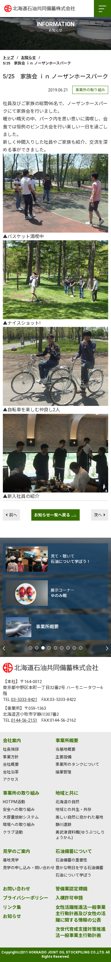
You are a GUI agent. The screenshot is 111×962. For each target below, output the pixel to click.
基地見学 (11, 860)
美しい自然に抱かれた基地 (79, 817)
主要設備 (63, 757)
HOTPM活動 (14, 802)
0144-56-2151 (24, 720)
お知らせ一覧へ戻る (52, 515)
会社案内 (12, 740)
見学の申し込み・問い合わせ (29, 867)
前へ (13, 515)
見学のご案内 (16, 851)
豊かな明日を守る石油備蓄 (79, 867)
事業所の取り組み (21, 793)
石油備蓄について (74, 851)
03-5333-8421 (24, 699)
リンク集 (12, 907)
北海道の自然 (67, 802)
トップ (8, 57)
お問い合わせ (16, 889)
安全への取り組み (19, 809)
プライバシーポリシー (25, 898)
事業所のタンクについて (77, 764)
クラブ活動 (13, 832)
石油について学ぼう (73, 875)
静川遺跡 (63, 824)
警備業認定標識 (71, 889)
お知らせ (28, 57)
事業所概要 (67, 740)
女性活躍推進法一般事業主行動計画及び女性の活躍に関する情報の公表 (81, 914)
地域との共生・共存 (73, 809)
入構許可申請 (69, 898)
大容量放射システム (21, 817)
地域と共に (67, 793)
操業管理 (63, 772)
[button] (30, 648)
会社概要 (11, 764)
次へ (98, 515)
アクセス (10, 779)
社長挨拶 (11, 749)
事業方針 (11, 757)
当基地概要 (65, 749)
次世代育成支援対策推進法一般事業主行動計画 (81, 932)
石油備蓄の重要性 (71, 860)
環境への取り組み (19, 824)
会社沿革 (11, 772)
